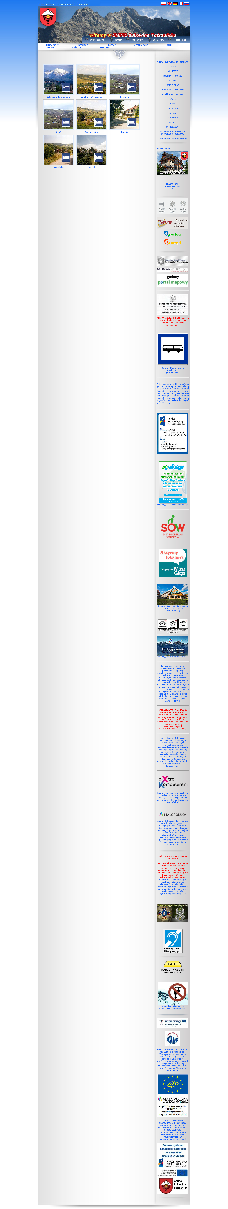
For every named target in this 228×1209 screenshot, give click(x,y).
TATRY (173, 66)
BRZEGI (112, 45)
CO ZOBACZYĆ (173, 127)
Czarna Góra (91, 132)
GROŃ (169, 45)
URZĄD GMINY (164, 148)
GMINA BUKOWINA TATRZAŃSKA (172, 62)
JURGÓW (50, 47)
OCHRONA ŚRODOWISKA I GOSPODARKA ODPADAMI (172, 132)
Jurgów (124, 132)
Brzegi (91, 167)
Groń (58, 132)
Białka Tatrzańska (91, 97)
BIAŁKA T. (84, 45)
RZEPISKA (105, 47)
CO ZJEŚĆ (173, 80)
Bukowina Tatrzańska (58, 97)
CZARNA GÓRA (141, 45)
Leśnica (124, 97)
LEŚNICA (76, 47)
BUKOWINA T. (53, 45)
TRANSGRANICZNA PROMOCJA (173, 138)
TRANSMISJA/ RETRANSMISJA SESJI (172, 186)
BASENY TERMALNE (172, 76)
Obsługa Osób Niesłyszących (172, 950)
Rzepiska (59, 167)
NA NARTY (173, 71)
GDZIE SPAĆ (173, 85)
